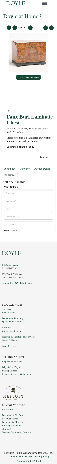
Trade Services (9, 346)
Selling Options (9, 370)
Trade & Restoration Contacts (16, 432)
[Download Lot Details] (45, 27)
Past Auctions (8, 312)
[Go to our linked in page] (3, 300)
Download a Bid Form (13, 415)
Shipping (6, 429)
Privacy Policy (41, 456)
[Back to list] (9, 27)
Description (9, 168)
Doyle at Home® (23, 16)
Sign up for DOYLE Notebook (17, 283)
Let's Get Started (10, 418)
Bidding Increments (11, 425)
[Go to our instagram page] (4, 300)
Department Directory (12, 318)
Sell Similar (9, 175)
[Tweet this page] (50, 157)
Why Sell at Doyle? (11, 367)
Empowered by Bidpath (29, 461)
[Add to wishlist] (51, 27)
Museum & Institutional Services (18, 336)
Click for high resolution (29, 77)
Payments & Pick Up (12, 422)
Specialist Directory (11, 321)
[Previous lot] (14, 27)
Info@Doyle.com (10, 265)
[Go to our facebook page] (2, 300)
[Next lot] (30, 27)
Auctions (6, 309)
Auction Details (42, 168)
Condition (25, 168)
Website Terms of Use (20, 456)
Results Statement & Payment (16, 374)
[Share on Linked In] (51, 157)
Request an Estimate (12, 361)
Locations (7, 327)
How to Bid (8, 409)
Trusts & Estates (10, 340)
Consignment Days (11, 331)
